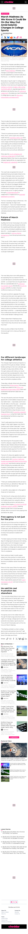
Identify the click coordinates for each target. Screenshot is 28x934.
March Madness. (10, 70)
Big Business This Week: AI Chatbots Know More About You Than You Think (14, 852)
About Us (3, 913)
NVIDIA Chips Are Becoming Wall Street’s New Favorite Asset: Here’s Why (8, 724)
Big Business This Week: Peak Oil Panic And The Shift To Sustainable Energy (14, 842)
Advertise (17, 912)
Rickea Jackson (14, 385)
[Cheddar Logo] (8, 2)
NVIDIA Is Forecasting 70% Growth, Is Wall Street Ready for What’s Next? (8, 693)
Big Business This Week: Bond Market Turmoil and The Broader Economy (14, 837)
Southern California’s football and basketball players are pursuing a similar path (14, 461)
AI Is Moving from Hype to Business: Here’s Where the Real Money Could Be (8, 678)
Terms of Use (4, 920)
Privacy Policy (4, 918)
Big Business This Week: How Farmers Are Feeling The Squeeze (7, 649)
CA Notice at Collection (6, 921)
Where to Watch (5, 912)
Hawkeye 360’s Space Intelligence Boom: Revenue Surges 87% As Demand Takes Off (8, 662)
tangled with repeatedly (10, 162)
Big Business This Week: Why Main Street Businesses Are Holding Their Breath (15, 847)
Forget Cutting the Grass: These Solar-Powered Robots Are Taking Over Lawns (8, 709)
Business (5, 13)
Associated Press (7, 33)
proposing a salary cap (16, 137)
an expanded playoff (12, 192)
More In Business (7, 644)
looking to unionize (6, 87)
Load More (14, 737)
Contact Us (17, 913)
